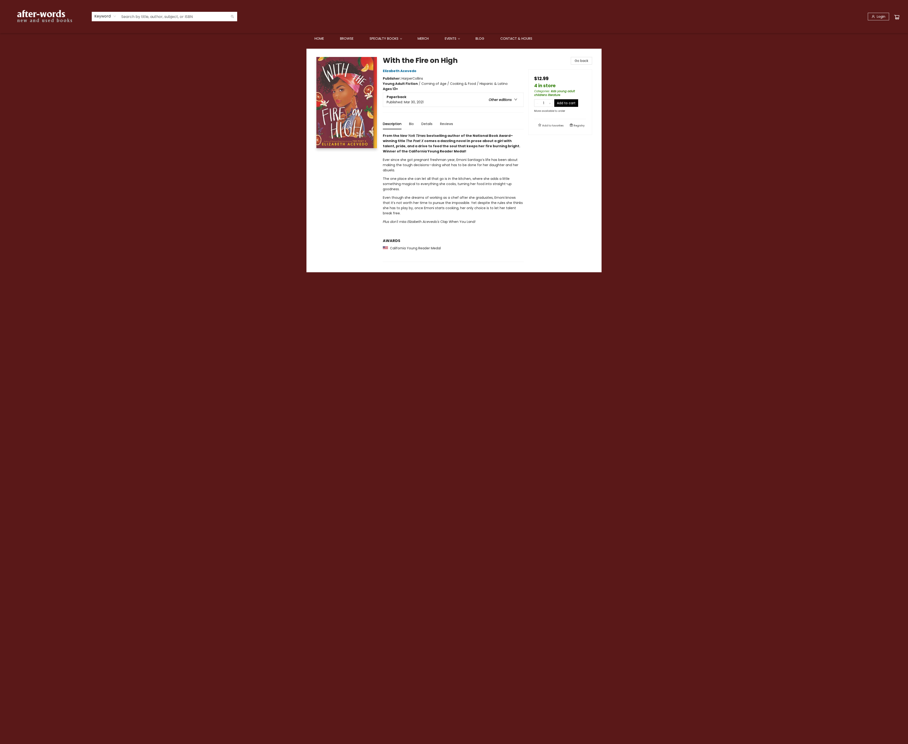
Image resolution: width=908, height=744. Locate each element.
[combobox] (105, 16)
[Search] (232, 16)
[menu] (454, 38)
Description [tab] (392, 123)
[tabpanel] (453, 197)
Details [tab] (426, 123)
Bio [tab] (411, 123)
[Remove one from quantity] (537, 103)
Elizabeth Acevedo (399, 71)
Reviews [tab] (446, 123)
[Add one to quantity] (550, 103)
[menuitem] (319, 38)
